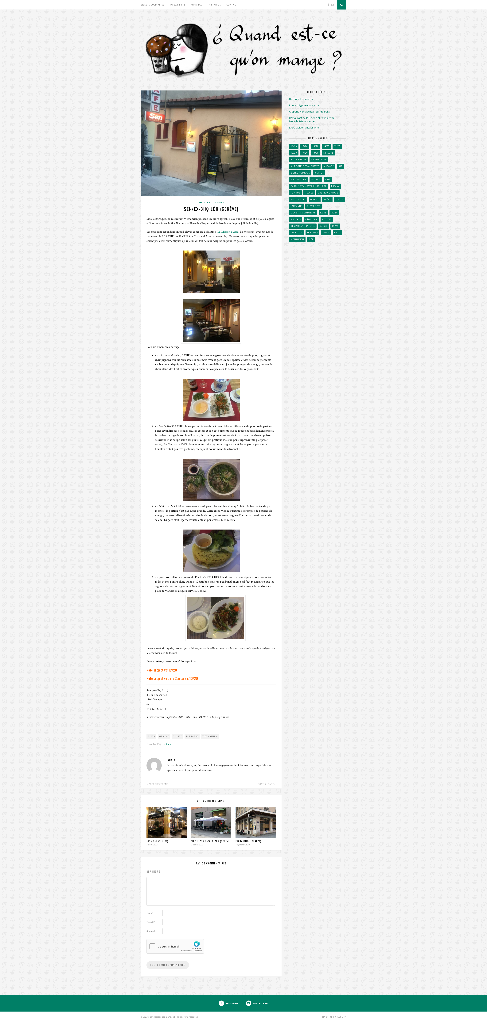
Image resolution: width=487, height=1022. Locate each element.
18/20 (315, 152)
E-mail (150, 922)
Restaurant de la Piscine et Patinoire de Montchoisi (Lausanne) (312, 119)
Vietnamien (210, 736)
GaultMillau (298, 199)
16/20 (294, 152)
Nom (150, 913)
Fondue (295, 192)
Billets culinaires (152, 4)
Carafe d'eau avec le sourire (309, 186)
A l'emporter (298, 159)
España (335, 186)
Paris (323, 212)
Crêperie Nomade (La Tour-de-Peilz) (309, 111)
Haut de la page (333, 1017)
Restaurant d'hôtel (303, 226)
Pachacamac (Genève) (248, 841)
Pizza (334, 212)
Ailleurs (328, 152)
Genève (164, 736)
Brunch (316, 179)
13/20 (315, 146)
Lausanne (296, 206)
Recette (326, 219)
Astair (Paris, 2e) (157, 841)
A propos (215, 4)
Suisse (177, 736)
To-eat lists (177, 4)
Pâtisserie (311, 219)
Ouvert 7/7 (313, 206)
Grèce (327, 199)
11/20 (294, 146)
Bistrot (319, 172)
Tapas (335, 226)
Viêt (311, 239)
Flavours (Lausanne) (301, 99)
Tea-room (296, 232)
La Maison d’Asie (227, 232)
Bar (340, 166)
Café (327, 179)
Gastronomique (328, 192)
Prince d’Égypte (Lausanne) (304, 105)
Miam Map (197, 4)
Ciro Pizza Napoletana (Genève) (211, 841)
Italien (340, 199)
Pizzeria (296, 219)
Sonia (168, 744)
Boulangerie (298, 179)
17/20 (305, 152)
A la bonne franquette (305, 166)
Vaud (337, 232)
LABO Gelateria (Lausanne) (304, 127)
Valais (326, 232)
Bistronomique (300, 172)
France (309, 192)
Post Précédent (158, 784)
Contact (232, 4)
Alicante (329, 166)
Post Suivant (266, 784)
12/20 (151, 736)
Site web (150, 931)
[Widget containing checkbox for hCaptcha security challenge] (175, 946)
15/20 (337, 146)
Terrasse (192, 736)
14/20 (326, 146)
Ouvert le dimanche (303, 212)
